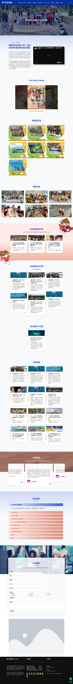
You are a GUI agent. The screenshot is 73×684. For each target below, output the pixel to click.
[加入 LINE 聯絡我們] (71, 679)
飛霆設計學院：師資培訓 (31, 668)
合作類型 (11, 592)
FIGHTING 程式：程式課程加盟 (32, 670)
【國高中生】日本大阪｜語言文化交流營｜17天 (18, 395)
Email (10, 584)
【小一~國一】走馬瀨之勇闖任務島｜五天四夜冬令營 (18, 417)
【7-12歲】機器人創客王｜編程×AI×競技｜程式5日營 (54, 417)
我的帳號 (57, 2)
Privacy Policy (9, 681)
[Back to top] (71, 682)
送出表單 (11, 611)
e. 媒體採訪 (31, 595)
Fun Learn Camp (47, 2)
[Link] (38, 673)
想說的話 (11, 602)
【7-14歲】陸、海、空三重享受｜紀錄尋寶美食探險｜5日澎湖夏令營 (18, 435)
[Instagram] (42, 673)
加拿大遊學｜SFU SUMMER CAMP (52, 395)
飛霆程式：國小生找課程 (31, 667)
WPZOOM (64, 682)
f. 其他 (48, 595)
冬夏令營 (40, 666)
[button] (16, 97)
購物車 (61, 2)
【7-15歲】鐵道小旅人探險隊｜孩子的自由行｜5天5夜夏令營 (54, 435)
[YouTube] (35, 673)
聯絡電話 (11, 579)
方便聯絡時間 (12, 597)
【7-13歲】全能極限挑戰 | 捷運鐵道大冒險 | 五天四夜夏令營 (18, 244)
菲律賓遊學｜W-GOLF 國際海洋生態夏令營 (18, 280)
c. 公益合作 (49, 593)
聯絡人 (10, 575)
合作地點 (11, 588)
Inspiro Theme (59, 682)
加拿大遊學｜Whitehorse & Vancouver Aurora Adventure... (36, 339)
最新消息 (29, 2)
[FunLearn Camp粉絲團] (31, 673)
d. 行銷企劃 (13, 595)
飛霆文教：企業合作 (30, 666)
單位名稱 (11, 571)
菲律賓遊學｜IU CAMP (53, 299)
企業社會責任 (39, 2)
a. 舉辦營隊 (13, 593)
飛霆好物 (52, 2)
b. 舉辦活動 (31, 593)
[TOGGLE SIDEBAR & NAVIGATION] (71, 3)
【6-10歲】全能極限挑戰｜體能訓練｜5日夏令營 (36, 434)
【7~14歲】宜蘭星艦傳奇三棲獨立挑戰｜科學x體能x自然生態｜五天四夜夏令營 (54, 245)
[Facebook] (27, 673)
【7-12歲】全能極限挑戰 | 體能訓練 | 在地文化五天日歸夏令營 (36, 244)
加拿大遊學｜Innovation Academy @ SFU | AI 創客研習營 (36, 303)
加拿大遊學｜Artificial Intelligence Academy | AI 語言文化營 (36, 281)
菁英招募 (34, 2)
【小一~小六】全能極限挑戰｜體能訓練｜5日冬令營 (36, 416)
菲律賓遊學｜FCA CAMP (54, 373)
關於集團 (20, 2)
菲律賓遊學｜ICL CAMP (53, 280)
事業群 (24, 2)
